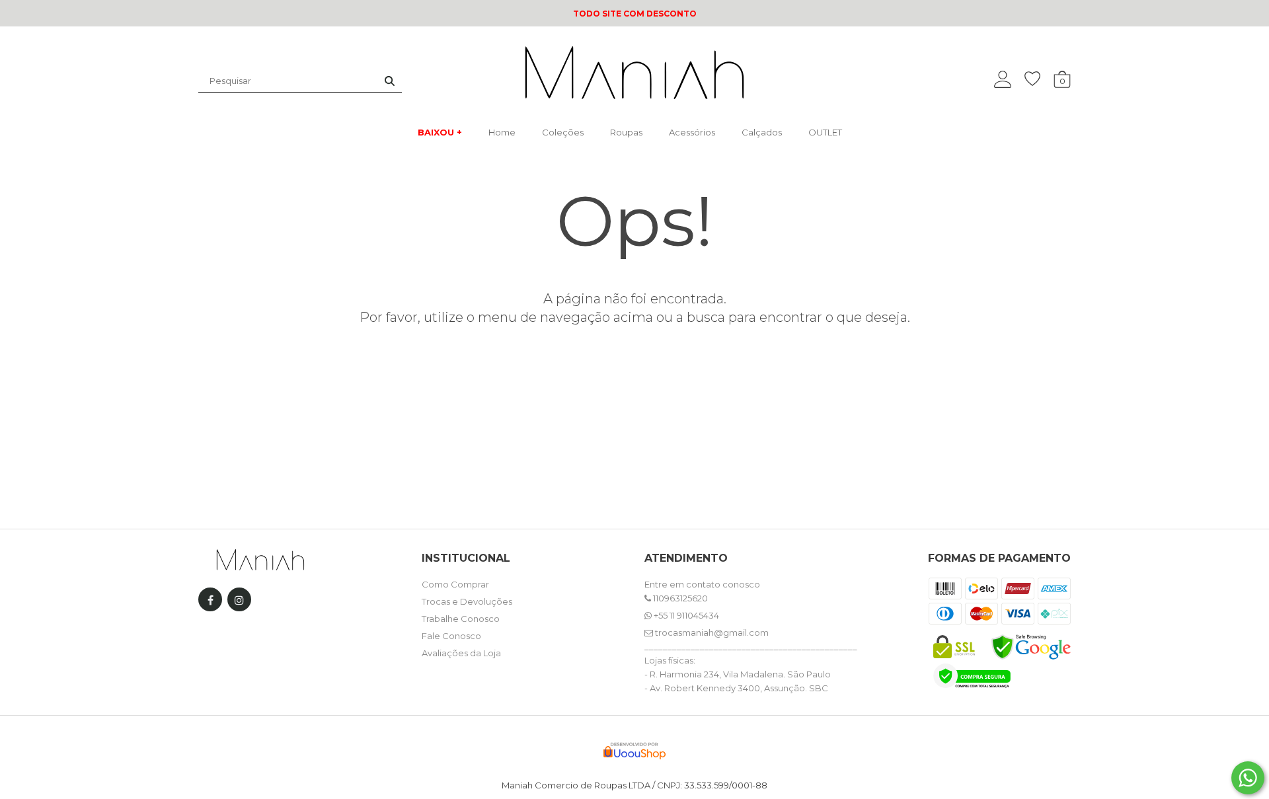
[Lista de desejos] (1039, 79)
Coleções (563, 132)
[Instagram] (239, 602)
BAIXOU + (440, 132)
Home (502, 132)
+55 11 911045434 (685, 615)
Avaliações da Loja (461, 653)
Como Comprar (455, 584)
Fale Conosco (451, 635)
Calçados (762, 132)
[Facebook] (210, 602)
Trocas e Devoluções (467, 601)
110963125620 (679, 598)
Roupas (626, 132)
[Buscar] (389, 81)
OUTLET (825, 132)
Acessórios (692, 132)
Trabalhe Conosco (461, 618)
